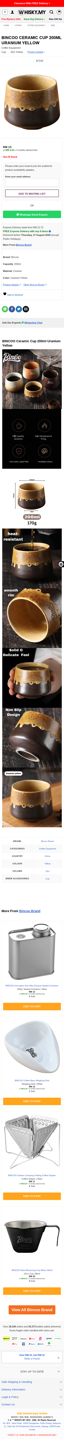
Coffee (18, 25)
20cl (47, 871)
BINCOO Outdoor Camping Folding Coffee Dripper (32, 1175)
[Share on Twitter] (19, 309)
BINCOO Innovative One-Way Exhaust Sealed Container (32, 986)
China (47, 856)
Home (6, 25)
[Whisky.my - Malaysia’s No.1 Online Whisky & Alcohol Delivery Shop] (32, 12)
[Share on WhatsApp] (5, 309)
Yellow (47, 863)
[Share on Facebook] (12, 309)
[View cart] (59, 12)
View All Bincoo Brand (32, 1310)
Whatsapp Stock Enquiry (33, 214)
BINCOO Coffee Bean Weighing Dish (32, 1080)
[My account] (12, 12)
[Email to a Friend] (26, 309)
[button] (5, 12)
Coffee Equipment (36, 25)
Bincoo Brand (24, 245)
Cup (53, 25)
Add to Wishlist (15, 295)
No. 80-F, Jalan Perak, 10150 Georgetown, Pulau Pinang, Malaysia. (32, 1423)
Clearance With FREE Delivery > (32, 3)
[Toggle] (59, 1372)
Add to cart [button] (32, 1006)
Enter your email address (18, 176)
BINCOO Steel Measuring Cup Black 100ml (32, 1270)
